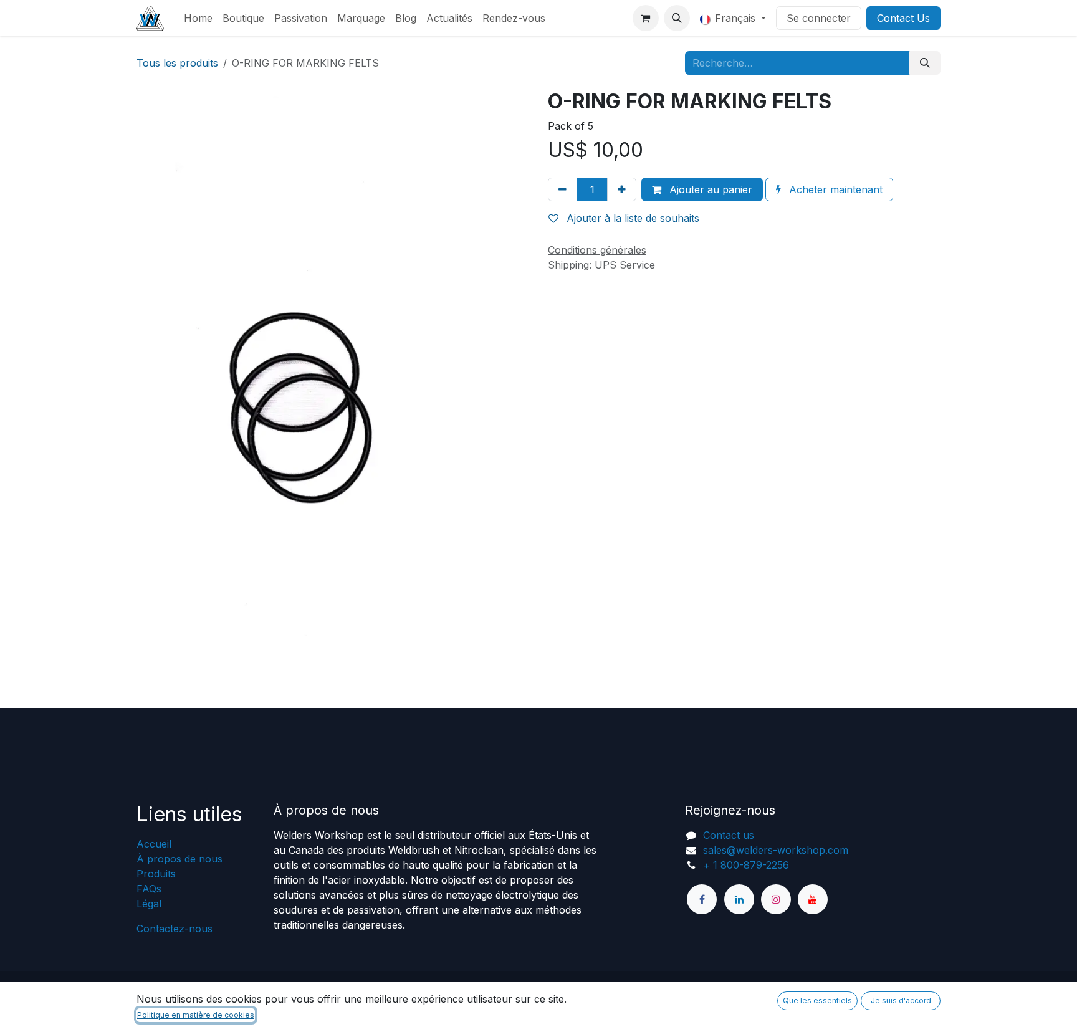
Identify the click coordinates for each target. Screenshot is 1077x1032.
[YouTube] (813, 899)
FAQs (148, 888)
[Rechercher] (925, 63)
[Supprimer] (562, 189)
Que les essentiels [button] (817, 1000)
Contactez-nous (174, 928)
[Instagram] (776, 899)
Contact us (728, 835)
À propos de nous (179, 859)
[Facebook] (702, 899)
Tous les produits (177, 63)
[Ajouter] (621, 189)
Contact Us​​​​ (903, 18)
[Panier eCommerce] (646, 18)
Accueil (153, 844)
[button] (677, 18)
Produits (156, 873)
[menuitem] (198, 18)
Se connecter (819, 18)
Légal (148, 903)
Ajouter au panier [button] (709, 189)
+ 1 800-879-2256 (746, 865)
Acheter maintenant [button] (834, 189)
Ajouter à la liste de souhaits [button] (631, 218)
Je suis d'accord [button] (901, 1000)
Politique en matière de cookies (195, 1015)
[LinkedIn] (739, 899)
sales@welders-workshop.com (775, 850)
